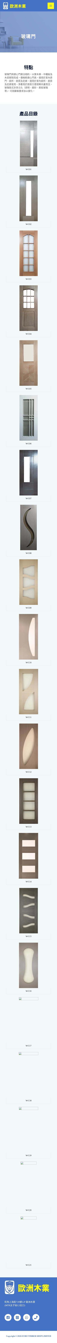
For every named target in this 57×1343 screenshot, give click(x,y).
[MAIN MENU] (51, 6)
